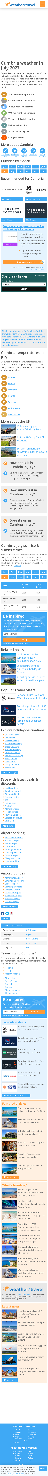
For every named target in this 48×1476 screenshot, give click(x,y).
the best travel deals (22, 1294)
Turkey (30, 1458)
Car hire (8, 987)
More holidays (9, 772)
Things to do (11, 993)
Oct (27, 171)
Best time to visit (5, 155)
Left (28, 947)
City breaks (10, 737)
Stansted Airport (12, 840)
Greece (30, 1453)
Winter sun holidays (14, 755)
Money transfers (12, 990)
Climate (18, 1460)
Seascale (12, 402)
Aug (12, 171)
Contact (18, 1432)
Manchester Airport (14, 837)
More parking (9, 866)
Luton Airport (11, 846)
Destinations (33, 155)
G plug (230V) (31, 943)
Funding (31, 1436)
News (17, 1443)
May (36, 166)
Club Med (9, 820)
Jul (5, 171)
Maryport (12, 389)
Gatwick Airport (12, 855)
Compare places (12, 764)
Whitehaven (14, 408)
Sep (20, 171)
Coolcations (10, 761)
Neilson (8, 806)
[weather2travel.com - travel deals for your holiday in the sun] (20, 6)
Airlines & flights (12, 794)
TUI (6, 800)
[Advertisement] (24, 34)
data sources (12, 345)
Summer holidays (13, 749)
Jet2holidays (10, 803)
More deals (8, 825)
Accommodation (12, 973)
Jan (4, 166)
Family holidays (12, 740)
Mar (20, 166)
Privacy (17, 1434)
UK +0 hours (31, 930)
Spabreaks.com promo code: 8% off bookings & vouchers (23, 227)
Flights (17, 1453)
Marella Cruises (12, 809)
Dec (43, 171)
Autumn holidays (12, 752)
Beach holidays (12, 734)
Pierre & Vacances (13, 814)
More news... (10, 1380)
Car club (8, 984)
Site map (18, 1439)
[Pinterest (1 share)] (11, 913)
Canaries (31, 1451)
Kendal (11, 383)
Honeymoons (11, 758)
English (29, 934)
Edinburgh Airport (13, 852)
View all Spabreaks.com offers (38, 268)
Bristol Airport (11, 843)
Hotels (8, 970)
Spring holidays (12, 746)
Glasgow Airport (12, 858)
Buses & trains (11, 981)
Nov (35, 171)
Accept (43, 1468)
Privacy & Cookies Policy (16, 1474)
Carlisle (11, 377)
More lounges (9, 906)
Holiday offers (11, 788)
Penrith (11, 396)
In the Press (28, 1440)
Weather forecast (24, 155)
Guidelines (32, 1434)
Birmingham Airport (14, 849)
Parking (18, 1458)
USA (29, 1460)
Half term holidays (13, 743)
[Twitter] (7, 913)
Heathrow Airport (13, 892)
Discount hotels (12, 797)
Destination (7, 281)
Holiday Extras (11, 811)
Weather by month (15, 155)
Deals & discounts (42, 155)
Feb (12, 166)
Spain (30, 1456)
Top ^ (5, 918)
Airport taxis (10, 978)
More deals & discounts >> (16, 1095)
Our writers (32, 1432)
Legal (17, 1436)
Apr (28, 166)
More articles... (10, 1177)
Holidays (9, 967)
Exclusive (10, 244)
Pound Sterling (32, 939)
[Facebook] (2, 913)
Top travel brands (13, 791)
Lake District (14, 414)
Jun (43, 166)
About (17, 1430)
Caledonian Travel (13, 817)
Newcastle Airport (13, 861)
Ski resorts (10, 767)
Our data (31, 1430)
